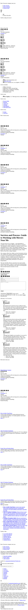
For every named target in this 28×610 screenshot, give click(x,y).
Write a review (4, 274)
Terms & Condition (7, 556)
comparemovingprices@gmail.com (12, 561)
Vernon (4, 568)
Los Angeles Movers (7, 533)
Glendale (5, 104)
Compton (5, 577)
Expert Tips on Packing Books (7, 448)
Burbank (5, 102)
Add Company (6, 558)
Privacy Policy (6, 557)
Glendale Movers (7, 539)
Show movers (6, 546)
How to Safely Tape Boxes (6, 413)
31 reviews (3, 172)
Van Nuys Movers (7, 537)
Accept (2, 606)
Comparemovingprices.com (14, 583)
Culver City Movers (7, 535)
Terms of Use (22, 600)
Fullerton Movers (7, 536)
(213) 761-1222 (7, 81)
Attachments (3, 293)
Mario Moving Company (6, 370)
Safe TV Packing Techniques (7, 430)
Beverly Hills (6, 101)
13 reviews (3, 211)
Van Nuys (5, 113)
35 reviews (3, 133)
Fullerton (5, 573)
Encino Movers (6, 538)
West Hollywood (7, 107)
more (2, 418)
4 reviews (3, 33)
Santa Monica (6, 106)
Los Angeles (6, 571)
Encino (4, 112)
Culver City (5, 103)
